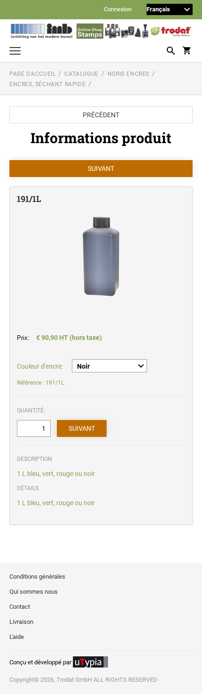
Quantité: (31, 410)
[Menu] (15, 52)
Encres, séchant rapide (47, 84)
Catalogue (81, 74)
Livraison (21, 621)
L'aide (16, 636)
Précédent (101, 115)
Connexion (118, 10)
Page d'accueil (32, 74)
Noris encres (128, 74)
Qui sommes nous (33, 591)
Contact (19, 606)
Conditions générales (37, 576)
